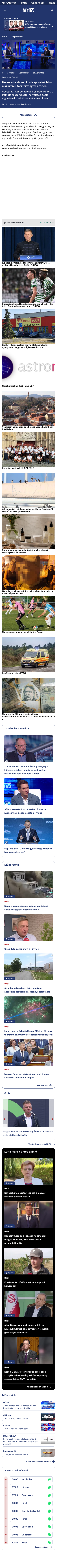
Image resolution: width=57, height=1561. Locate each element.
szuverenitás (38, 73)
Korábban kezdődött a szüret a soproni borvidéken (24, 1284)
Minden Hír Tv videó (37, 1386)
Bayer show (9, 1435)
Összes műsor (41, 1547)
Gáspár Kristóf (8, 73)
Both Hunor (23, 73)
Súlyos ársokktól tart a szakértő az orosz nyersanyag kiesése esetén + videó (25, 811)
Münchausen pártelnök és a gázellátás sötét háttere (38, 25)
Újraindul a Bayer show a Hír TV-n (21, 949)
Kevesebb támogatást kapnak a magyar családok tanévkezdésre (24, 1195)
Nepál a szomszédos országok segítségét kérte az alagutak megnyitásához (26, 908)
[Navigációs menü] (4, 10)
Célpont (7, 1415)
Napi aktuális (17, 36)
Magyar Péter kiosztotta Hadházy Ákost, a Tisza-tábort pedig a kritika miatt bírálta (28, 1133)
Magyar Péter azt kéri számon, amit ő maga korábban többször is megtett (26, 1076)
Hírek (6, 901)
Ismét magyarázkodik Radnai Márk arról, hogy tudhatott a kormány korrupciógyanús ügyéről (28, 1033)
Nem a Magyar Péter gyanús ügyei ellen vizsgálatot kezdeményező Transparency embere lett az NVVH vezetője (26, 1375)
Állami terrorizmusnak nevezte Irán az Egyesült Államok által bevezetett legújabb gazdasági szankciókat (26, 1329)
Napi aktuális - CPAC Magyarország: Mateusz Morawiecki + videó (28, 850)
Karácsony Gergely (10, 77)
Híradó (6, 1402)
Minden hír (42, 1085)
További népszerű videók (39, 1144)
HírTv (4, 36)
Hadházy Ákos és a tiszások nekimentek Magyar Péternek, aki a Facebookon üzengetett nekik (25, 1239)
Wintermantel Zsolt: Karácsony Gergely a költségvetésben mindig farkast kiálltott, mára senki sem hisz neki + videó (26, 770)
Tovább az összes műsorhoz (38, 1461)
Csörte (6, 1425)
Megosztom (26, 115)
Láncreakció (9, 1451)
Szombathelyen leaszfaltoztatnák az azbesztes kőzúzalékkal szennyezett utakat (27, 990)
